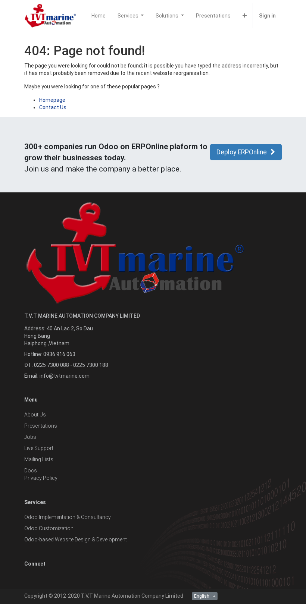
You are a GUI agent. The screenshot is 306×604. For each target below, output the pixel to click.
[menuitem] (98, 15)
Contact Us (52, 107)
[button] (245, 15)
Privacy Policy (40, 478)
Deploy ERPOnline (241, 152)
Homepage (52, 100)
